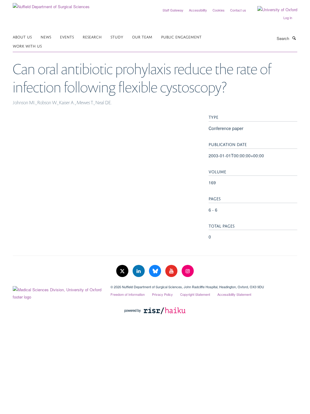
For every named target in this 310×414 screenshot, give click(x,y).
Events (67, 36)
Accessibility (198, 10)
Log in (287, 17)
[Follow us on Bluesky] (155, 271)
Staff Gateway (173, 10)
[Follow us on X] (123, 271)
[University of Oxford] (272, 9)
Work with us (27, 45)
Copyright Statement (195, 294)
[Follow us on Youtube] (172, 271)
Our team (142, 36)
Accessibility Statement (234, 294)
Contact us (238, 10)
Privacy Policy (162, 294)
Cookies (219, 10)
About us (22, 36)
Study (116, 36)
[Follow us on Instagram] (188, 271)
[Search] (294, 38)
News (46, 36)
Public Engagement (181, 36)
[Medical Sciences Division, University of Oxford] (57, 292)
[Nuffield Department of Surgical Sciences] (51, 4)
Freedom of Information (127, 294)
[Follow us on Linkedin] (139, 271)
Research (92, 36)
